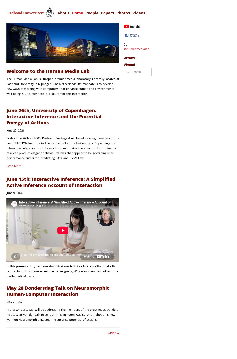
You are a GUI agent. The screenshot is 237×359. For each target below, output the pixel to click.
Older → (113, 333)
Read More (13, 166)
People (92, 13)
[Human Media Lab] (132, 36)
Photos (123, 13)
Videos (138, 13)
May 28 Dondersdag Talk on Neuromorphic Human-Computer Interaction (57, 291)
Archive (130, 58)
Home (77, 13)
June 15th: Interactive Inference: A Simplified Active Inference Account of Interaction (60, 182)
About (63, 13)
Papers (107, 13)
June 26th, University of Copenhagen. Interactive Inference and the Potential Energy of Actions (54, 116)
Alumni (129, 64)
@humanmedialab (136, 49)
